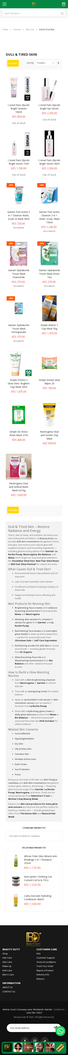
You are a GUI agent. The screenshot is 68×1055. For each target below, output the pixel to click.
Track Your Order (44, 966)
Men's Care (8, 974)
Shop (5, 953)
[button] (15, 98)
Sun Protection (22, 769)
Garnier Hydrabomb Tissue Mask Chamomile (18, 274)
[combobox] (34, 13)
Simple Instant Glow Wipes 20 (49, 381)
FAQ (38, 953)
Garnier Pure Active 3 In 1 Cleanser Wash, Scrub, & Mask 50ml (18, 215)
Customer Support (45, 957)
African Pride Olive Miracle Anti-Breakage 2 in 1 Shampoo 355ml (41, 860)
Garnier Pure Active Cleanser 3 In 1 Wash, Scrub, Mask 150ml (49, 217)
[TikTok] (45, 1041)
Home (5, 29)
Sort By (30, 62)
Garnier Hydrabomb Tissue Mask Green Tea (49, 274)
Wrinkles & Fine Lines (25, 759)
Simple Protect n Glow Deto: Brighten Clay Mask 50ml (19, 383)
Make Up (6, 966)
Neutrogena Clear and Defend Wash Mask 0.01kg (18, 487)
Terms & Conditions (46, 961)
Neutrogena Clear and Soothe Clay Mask (49, 435)
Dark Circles (21, 764)
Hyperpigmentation (24, 738)
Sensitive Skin (22, 753)
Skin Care (30, 29)
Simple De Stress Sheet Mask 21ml (18, 433)
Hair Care (7, 957)
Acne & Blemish (22, 733)
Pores (18, 774)
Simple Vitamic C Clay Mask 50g (49, 327)
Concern (17, 29)
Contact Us (59, 1009)
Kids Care (7, 970)
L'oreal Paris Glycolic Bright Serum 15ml (19, 162)
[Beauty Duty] (34, 938)
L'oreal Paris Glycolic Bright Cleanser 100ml (19, 108)
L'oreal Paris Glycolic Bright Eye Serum (49, 106)
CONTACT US (8, 991)
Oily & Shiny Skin (23, 748)
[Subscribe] (55, 1028)
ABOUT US (7, 987)
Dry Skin (19, 743)
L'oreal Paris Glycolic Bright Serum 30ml (49, 162)
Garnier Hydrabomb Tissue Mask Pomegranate (18, 329)
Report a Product (44, 970)
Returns (40, 978)
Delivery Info (42, 974)
